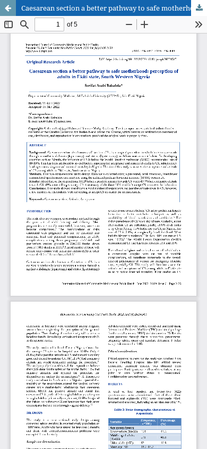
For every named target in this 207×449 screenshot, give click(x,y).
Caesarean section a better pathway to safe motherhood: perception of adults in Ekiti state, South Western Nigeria (114, 8)
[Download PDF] (199, 8)
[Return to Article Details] (8, 8)
